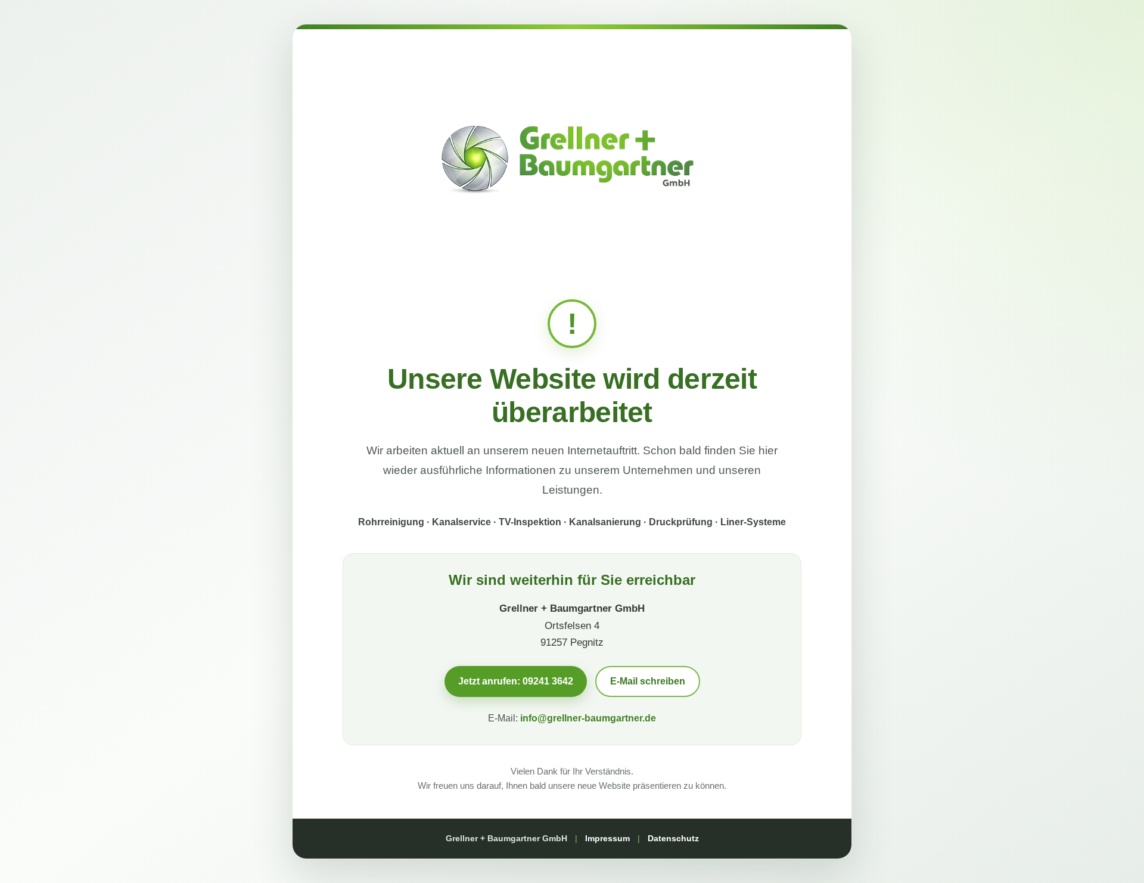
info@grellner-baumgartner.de (588, 718)
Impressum (607, 838)
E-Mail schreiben (647, 681)
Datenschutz (673, 838)
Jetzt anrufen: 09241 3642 (515, 681)
